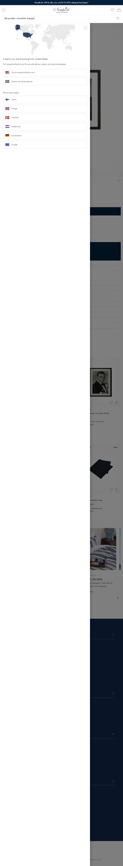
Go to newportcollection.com (23, 72)
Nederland (16, 126)
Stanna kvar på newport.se (22, 81)
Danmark (15, 117)
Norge (14, 108)
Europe (14, 144)
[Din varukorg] (119, 10)
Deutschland (16, 135)
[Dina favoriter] (112, 10)
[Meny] (4, 10)
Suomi (14, 99)
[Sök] (118, 18)
